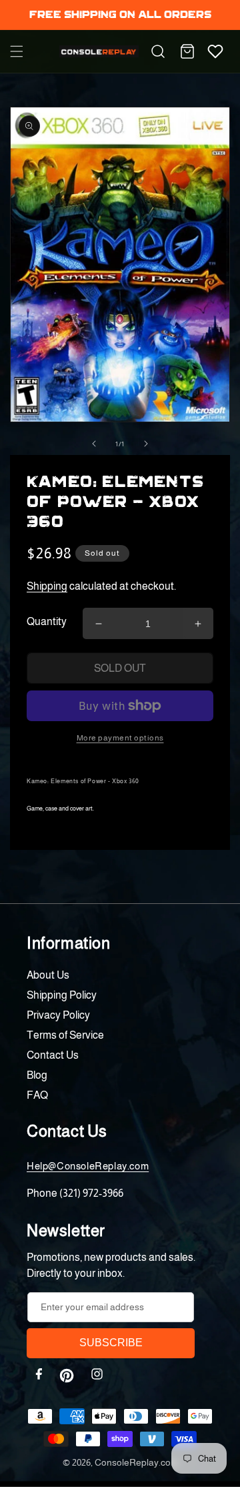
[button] (16, 51)
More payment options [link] (120, 737)
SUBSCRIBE (111, 1342)
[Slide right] (146, 443)
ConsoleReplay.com (136, 1462)
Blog (37, 1075)
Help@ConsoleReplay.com (88, 1165)
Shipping (47, 586)
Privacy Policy (58, 1015)
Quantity (47, 621)
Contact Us (53, 1055)
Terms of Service (65, 1035)
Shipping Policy (62, 995)
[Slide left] (94, 443)
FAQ (37, 1095)
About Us (48, 975)
